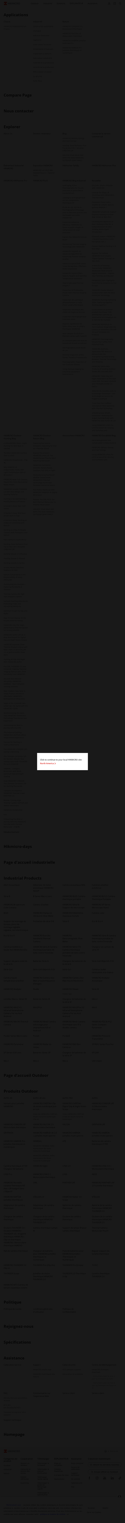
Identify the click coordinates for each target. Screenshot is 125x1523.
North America (47, 763)
